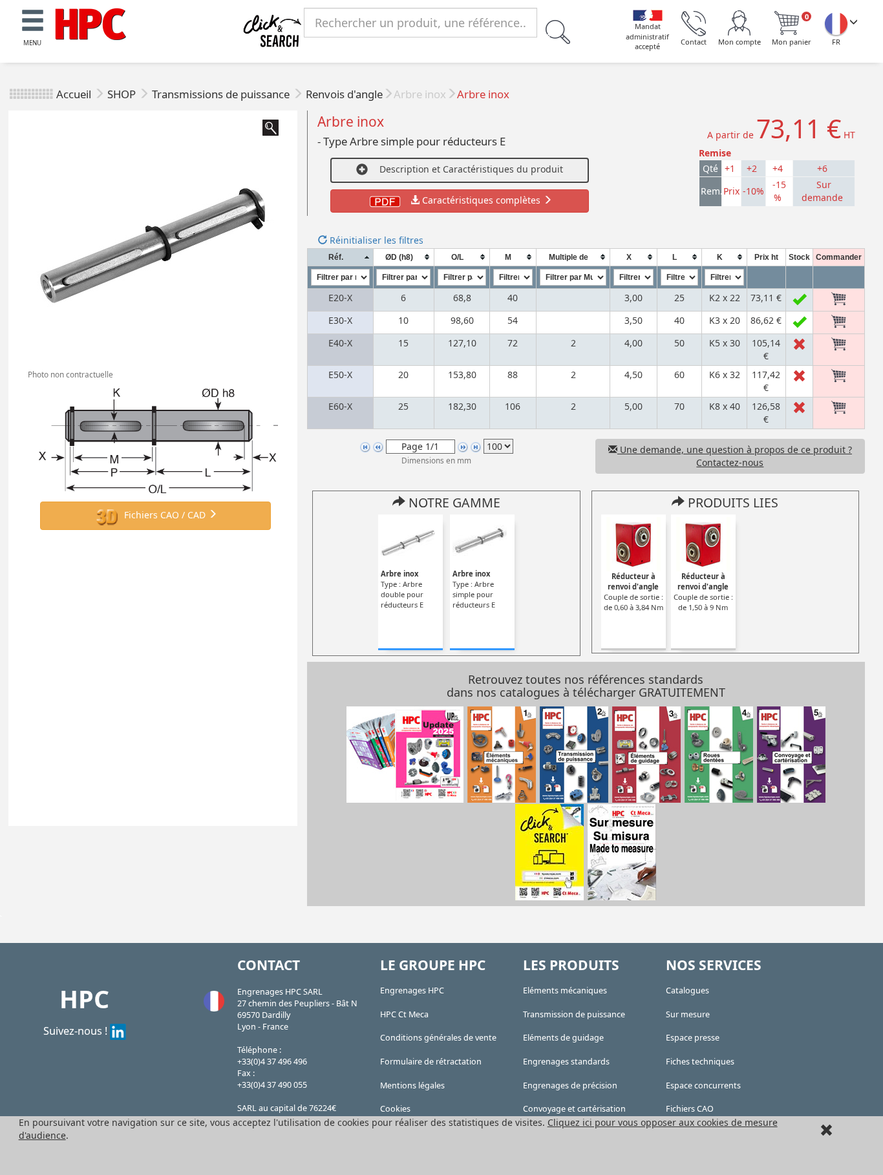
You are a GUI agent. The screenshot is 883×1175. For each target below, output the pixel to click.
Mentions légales (412, 1085)
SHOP (122, 94)
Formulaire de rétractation (431, 1061)
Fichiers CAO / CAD (165, 514)
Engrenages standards (566, 1061)
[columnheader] (340, 257)
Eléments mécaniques (565, 990)
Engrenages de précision (570, 1085)
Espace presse (692, 1037)
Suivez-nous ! (76, 1030)
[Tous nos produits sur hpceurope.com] (549, 851)
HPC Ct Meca (404, 1014)
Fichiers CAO (690, 1108)
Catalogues (687, 990)
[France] (835, 23)
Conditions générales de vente (438, 1037)
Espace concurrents (703, 1085)
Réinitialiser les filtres (375, 240)
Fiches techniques (700, 1061)
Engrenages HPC (412, 990)
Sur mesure (688, 1014)
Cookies (395, 1108)
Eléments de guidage (563, 1037)
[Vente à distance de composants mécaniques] (90, 23)
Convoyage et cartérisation (574, 1108)
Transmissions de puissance (222, 94)
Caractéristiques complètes (481, 200)
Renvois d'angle (344, 94)
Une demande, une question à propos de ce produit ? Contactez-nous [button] (734, 456)
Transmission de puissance (574, 1014)
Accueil (73, 94)
